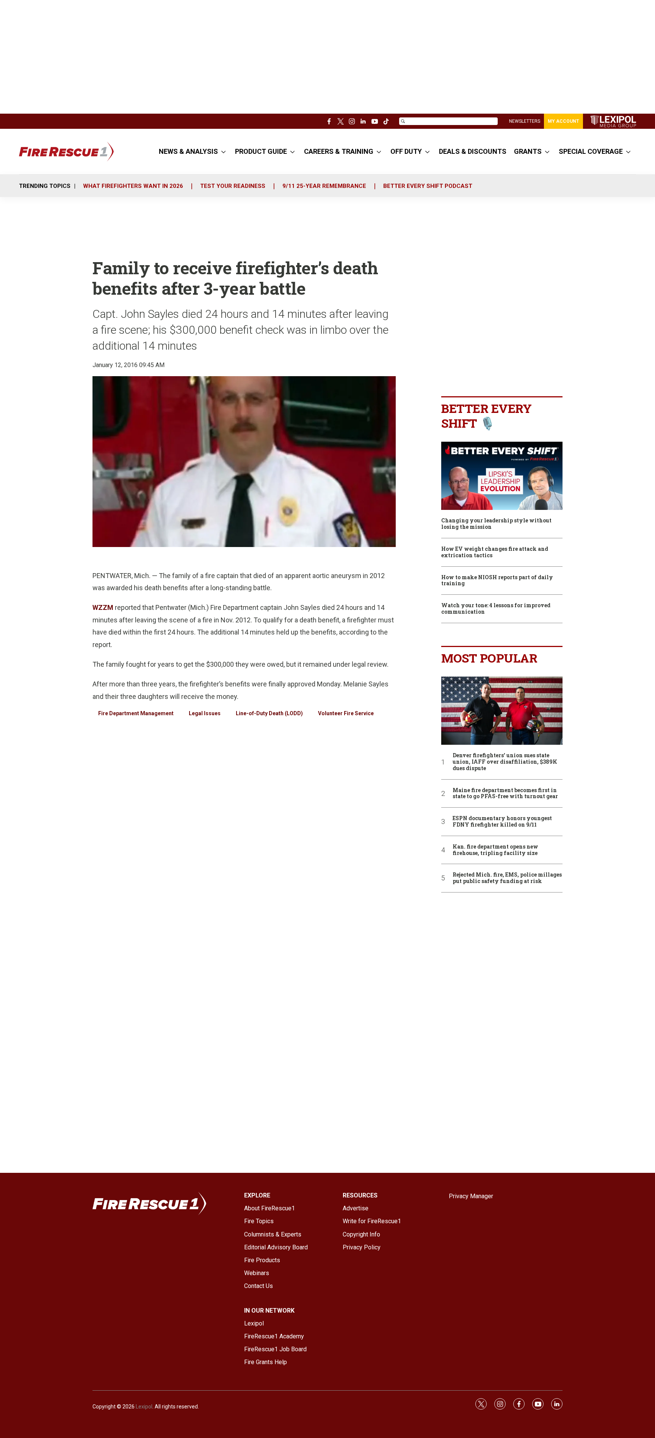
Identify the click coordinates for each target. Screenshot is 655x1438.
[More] (223, 151)
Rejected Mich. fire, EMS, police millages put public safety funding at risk (507, 878)
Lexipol (144, 1407)
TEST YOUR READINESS (232, 186)
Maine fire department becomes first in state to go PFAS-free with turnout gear (505, 793)
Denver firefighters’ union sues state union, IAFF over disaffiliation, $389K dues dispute (505, 761)
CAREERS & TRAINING (338, 151)
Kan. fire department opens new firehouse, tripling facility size (495, 850)
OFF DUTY (406, 151)
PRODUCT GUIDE (261, 151)
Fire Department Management (136, 713)
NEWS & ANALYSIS (188, 151)
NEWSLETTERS (524, 121)
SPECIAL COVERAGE (591, 151)
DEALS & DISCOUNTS (472, 151)
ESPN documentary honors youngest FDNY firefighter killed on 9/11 (502, 821)
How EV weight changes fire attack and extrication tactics (494, 552)
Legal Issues (205, 713)
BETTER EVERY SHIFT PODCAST (427, 186)
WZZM (102, 607)
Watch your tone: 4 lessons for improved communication (495, 608)
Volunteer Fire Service (346, 713)
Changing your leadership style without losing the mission (496, 523)
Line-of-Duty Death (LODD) (269, 713)
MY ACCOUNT (563, 121)
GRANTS (528, 151)
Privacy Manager (471, 1196)
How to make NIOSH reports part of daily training (497, 580)
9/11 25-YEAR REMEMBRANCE (324, 186)
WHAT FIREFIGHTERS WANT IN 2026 (133, 186)
